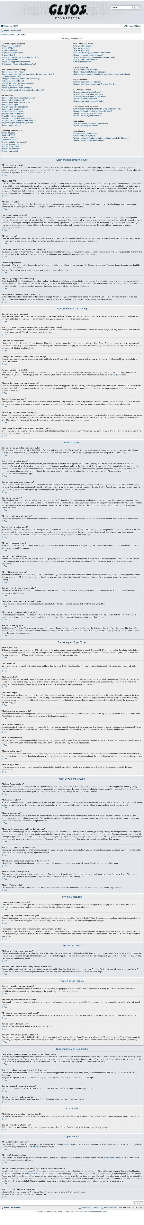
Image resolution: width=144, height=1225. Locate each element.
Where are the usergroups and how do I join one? (92, 53)
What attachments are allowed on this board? (90, 123)
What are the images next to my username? (18, 83)
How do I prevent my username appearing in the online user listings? (28, 74)
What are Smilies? (8, 137)
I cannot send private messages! (85, 70)
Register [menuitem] (129, 26)
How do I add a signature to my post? (16, 102)
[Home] (68, 12)
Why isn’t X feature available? (84, 136)
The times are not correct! (11, 76)
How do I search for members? (85, 99)
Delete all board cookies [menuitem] (113, 1207)
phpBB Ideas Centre (112, 1158)
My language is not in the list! (13, 81)
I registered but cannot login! (12, 53)
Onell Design (96, 1211)
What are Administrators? (83, 46)
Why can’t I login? (8, 55)
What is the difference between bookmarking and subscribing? (97, 109)
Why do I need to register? (12, 46)
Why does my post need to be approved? (17, 123)
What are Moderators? (81, 48)
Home (6, 30)
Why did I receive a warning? (13, 116)
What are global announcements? (14, 142)
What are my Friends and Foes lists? (87, 82)
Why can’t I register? (9, 50)
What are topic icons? (10, 151)
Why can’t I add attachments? (13, 114)
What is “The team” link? (82, 62)
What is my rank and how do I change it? (17, 88)
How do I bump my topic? (11, 125)
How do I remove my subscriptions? (87, 116)
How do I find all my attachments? (86, 126)
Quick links (7, 26)
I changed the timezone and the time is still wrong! (21, 79)
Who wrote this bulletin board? (85, 133)
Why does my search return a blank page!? (89, 96)
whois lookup (31, 1174)
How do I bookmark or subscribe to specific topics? (92, 111)
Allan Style (87, 1211)
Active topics (20, 34)
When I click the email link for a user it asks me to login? (23, 90)
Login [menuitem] (138, 26)
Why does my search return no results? (88, 94)
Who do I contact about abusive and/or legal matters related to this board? (101, 138)
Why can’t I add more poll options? (15, 107)
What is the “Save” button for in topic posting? (19, 120)
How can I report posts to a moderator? (16, 118)
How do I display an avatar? (12, 85)
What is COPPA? (8, 48)
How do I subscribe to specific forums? (88, 113)
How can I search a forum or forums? (87, 92)
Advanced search (138, 7)
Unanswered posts (7, 34)
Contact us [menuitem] (85, 1207)
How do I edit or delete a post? (13, 100)
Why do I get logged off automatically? (16, 62)
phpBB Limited (70, 1144)
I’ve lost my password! (10, 59)
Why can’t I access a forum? (12, 111)
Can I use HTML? (8, 135)
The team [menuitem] (96, 1207)
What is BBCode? (8, 133)
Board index (16, 30)
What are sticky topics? (10, 146)
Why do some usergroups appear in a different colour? (94, 57)
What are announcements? (12, 144)
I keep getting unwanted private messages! (89, 72)
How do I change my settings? (13, 72)
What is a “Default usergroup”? (85, 59)
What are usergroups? (81, 50)
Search (134, 7)
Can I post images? (9, 140)
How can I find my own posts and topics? (88, 101)
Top (5, 175)
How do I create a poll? (10, 105)
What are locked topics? (11, 149)
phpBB (115, 375)
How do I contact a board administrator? (88, 140)
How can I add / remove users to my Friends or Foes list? (94, 84)
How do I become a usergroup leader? (88, 55)
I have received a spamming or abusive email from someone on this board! (101, 74)
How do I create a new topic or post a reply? (18, 98)
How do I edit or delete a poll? (13, 109)
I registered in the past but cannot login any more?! (21, 57)
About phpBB (35, 1147)
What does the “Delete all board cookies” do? (19, 64)
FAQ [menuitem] (16, 26)
